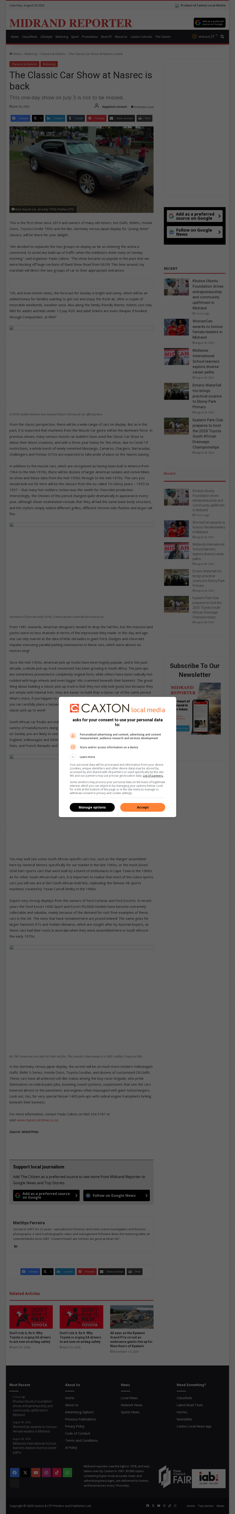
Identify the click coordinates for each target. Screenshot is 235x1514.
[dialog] (117, 757)
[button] (117, 757)
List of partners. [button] (153, 776)
